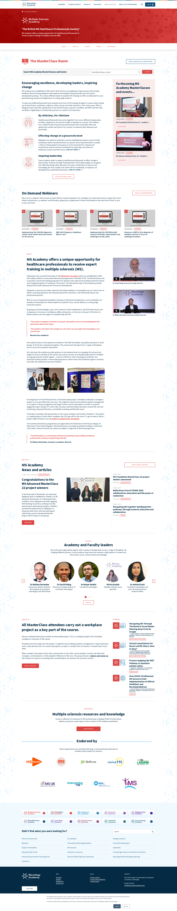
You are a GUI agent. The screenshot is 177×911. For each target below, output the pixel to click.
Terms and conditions (97, 879)
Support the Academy (29, 848)
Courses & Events (74, 4)
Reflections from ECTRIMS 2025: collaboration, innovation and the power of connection (133, 493)
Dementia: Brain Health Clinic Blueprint (36, 857)
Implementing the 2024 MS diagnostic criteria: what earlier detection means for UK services (37, 234)
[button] (86, 597)
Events (58, 879)
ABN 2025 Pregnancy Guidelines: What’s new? (69, 233)
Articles (58, 877)
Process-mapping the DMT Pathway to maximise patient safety (141, 663)
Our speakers (72, 839)
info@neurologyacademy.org (134, 885)
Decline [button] (126, 906)
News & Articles (110, 4)
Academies (61, 4)
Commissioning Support (121, 843)
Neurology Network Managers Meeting (126, 857)
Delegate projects (119, 839)
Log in (149, 4)
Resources (97, 4)
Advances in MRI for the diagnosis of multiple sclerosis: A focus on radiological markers (138, 234)
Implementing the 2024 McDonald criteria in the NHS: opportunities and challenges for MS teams (105, 234)
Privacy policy (95, 877)
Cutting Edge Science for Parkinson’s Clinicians (129, 852)
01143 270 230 (129, 883)
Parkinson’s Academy (69, 276)
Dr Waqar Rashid (88, 584)
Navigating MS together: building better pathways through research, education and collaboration (133, 509)
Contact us (25, 861)
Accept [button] (117, 906)
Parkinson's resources (75, 852)
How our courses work (29, 839)
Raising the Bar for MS (29, 852)
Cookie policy (94, 881)
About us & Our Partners (128, 4)
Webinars (25, 843)
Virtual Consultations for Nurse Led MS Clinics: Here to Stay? (141, 646)
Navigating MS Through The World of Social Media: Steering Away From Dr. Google (141, 627)
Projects (87, 4)
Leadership (117, 848)
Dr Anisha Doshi (137, 584)
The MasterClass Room (49, 61)
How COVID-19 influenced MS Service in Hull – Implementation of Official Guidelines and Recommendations (141, 681)
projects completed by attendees (65, 419)
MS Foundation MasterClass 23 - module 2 (132, 122)
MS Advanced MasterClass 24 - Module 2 (131, 156)
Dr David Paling (64, 584)
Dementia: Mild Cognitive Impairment (80, 857)
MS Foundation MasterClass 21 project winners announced (131, 478)
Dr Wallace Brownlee (39, 584)
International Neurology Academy (79, 843)
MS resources (72, 848)
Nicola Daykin (113, 584)
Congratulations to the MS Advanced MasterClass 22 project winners (40, 484)
